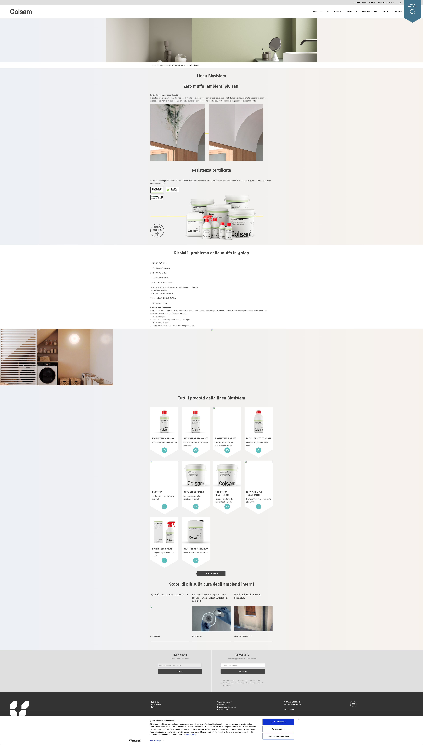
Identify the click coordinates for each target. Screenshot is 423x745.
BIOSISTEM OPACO (193, 492)
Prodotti (317, 11)
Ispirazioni (351, 11)
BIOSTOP (157, 492)
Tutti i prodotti (211, 573)
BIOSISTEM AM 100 (163, 438)
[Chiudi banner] (299, 719)
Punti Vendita (334, 11)
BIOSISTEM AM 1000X (195, 438)
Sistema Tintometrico (386, 2)
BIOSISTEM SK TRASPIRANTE (254, 493)
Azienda (372, 2)
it (400, 2)
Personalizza (277, 729)
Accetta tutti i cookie (278, 722)
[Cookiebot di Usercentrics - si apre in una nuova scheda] (135, 740)
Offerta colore (370, 11)
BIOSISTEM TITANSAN (258, 438)
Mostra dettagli (155, 741)
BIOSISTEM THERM (225, 438)
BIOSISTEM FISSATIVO (195, 548)
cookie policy (191, 735)
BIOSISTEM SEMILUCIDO (222, 493)
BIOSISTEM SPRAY (162, 548)
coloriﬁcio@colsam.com (292, 704)
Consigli (238, 636)
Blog (385, 11)
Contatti (397, 11)
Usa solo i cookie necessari (278, 736)
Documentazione (360, 2)
